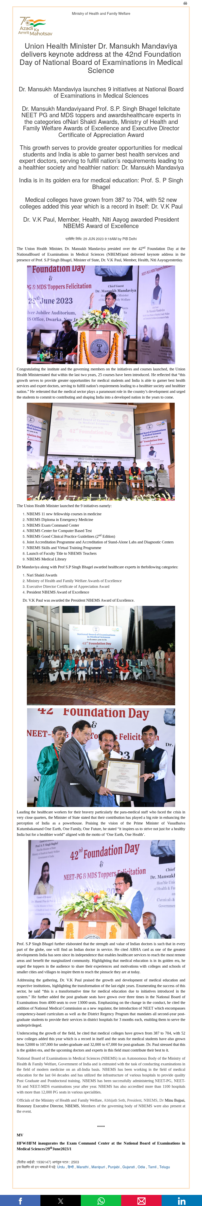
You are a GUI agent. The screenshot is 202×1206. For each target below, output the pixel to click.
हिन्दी (71, 1166)
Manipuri (98, 1166)
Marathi (83, 1166)
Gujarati (129, 1166)
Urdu (61, 1166)
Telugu (164, 1166)
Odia (142, 1166)
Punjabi (114, 1166)
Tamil (152, 1166)
